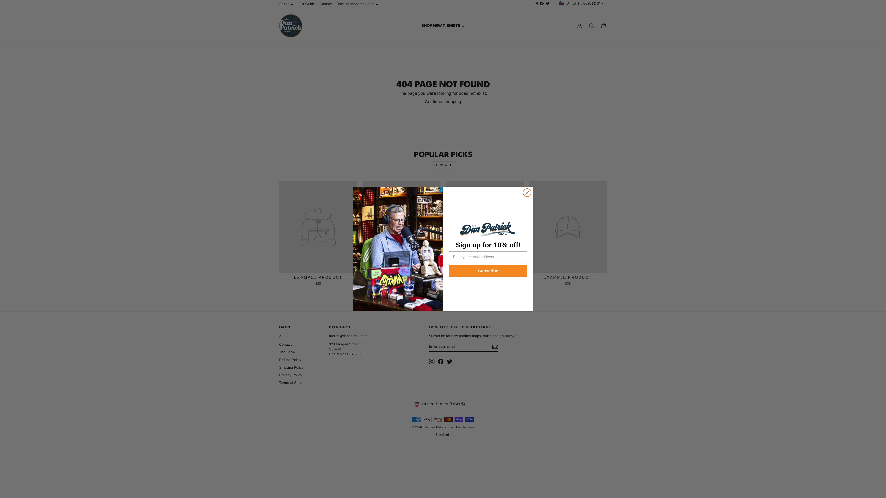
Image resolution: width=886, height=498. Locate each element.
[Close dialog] (527, 193)
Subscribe (488, 271)
